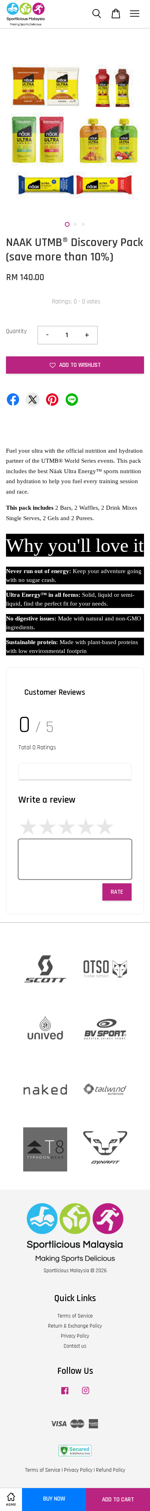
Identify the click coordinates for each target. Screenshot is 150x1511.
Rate (117, 892)
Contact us (75, 1346)
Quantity (16, 331)
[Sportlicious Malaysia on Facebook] (64, 1394)
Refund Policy (110, 1470)
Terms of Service (75, 1316)
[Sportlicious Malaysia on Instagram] (85, 1394)
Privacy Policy (75, 1336)
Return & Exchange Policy (75, 1326)
